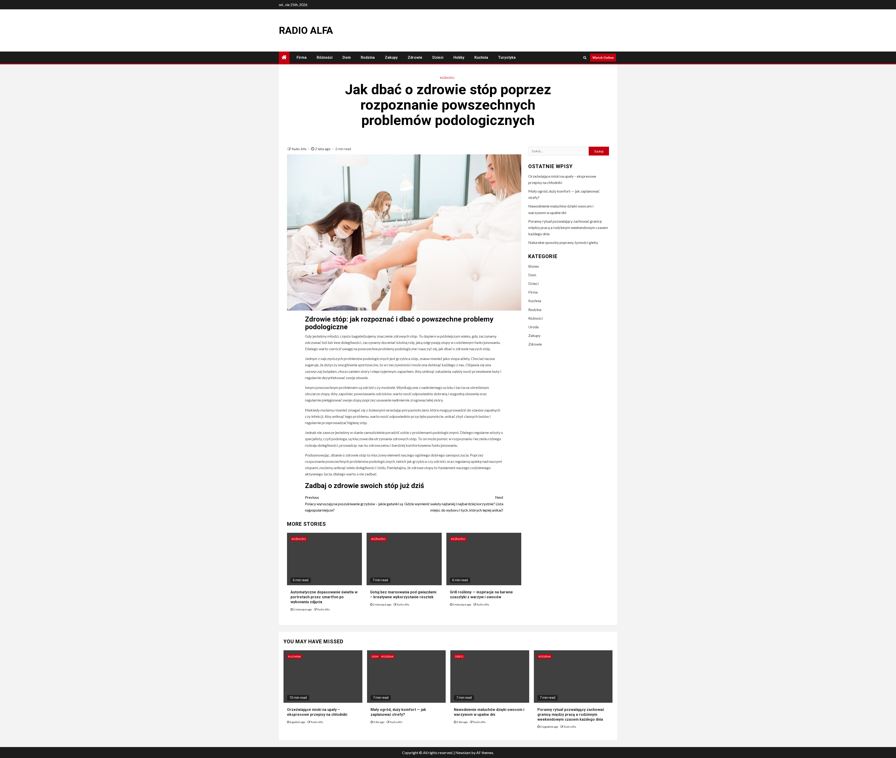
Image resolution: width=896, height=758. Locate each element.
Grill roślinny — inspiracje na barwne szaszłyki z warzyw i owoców (481, 594)
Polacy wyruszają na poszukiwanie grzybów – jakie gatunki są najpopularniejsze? (354, 503)
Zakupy (391, 57)
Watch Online (603, 57)
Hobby (458, 57)
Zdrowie (415, 57)
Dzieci (437, 57)
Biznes (533, 266)
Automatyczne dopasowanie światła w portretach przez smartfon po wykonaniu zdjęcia (323, 597)
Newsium (463, 752)
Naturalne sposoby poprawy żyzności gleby (563, 242)
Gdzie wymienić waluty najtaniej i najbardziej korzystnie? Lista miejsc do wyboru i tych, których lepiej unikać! (453, 503)
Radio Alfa (306, 30)
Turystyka (507, 57)
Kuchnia (481, 57)
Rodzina (368, 57)
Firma (302, 57)
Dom (347, 57)
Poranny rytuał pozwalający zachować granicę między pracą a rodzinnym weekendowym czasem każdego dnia (568, 227)
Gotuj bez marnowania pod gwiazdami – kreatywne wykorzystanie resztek (403, 594)
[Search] (585, 57)
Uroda (533, 327)
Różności (324, 57)
